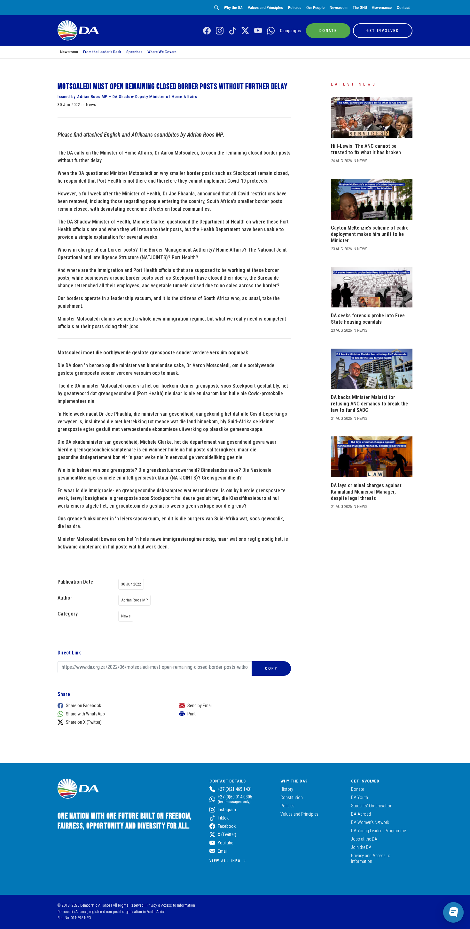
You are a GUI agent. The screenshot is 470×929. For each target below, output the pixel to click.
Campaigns (290, 30)
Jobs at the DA (364, 839)
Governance (382, 7)
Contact (403, 7)
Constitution (291, 797)
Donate (357, 789)
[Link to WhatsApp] (271, 30)
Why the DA (233, 7)
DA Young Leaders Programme (378, 830)
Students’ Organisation (371, 805)
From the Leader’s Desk (102, 51)
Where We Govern (161, 51)
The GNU (360, 7)
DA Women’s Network (370, 822)
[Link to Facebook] (207, 30)
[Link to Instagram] (219, 30)
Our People (315, 7)
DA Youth (359, 797)
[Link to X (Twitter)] (245, 30)
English (112, 134)
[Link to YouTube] (258, 30)
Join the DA (361, 847)
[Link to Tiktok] (232, 30)
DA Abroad (361, 814)
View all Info (225, 861)
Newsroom (339, 7)
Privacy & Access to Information (170, 905)
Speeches (134, 51)
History (286, 789)
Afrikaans (142, 134)
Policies (294, 7)
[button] (112, 705)
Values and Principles (265, 7)
